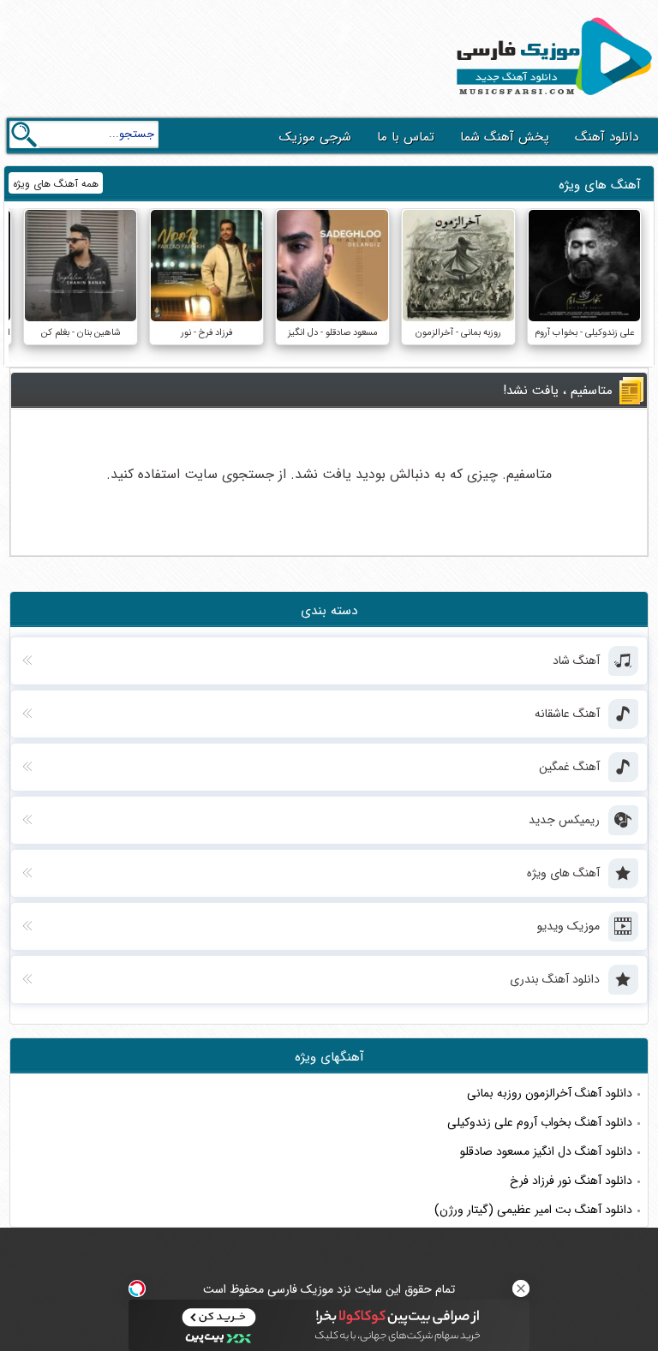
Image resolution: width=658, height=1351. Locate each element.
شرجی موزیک (315, 137)
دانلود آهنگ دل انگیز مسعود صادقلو (546, 1151)
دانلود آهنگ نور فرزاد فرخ (571, 1180)
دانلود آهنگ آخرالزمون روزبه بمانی (549, 1093)
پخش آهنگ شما (504, 137)
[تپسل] (137, 1288)
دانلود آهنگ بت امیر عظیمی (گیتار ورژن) (533, 1209)
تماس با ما (405, 137)
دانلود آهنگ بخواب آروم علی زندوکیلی (539, 1122)
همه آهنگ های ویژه (56, 184)
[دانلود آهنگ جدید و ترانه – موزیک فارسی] (551, 99)
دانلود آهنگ (606, 137)
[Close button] (520, 1288)
